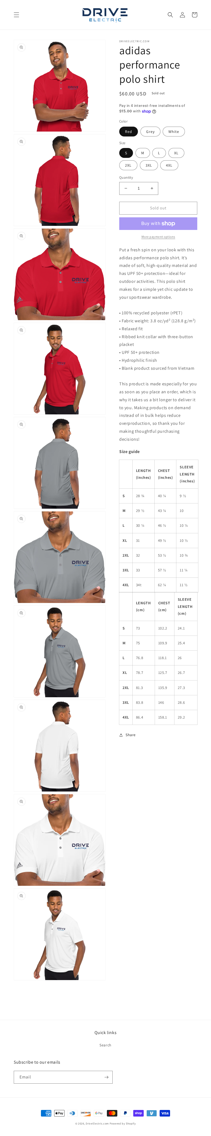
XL (176, 152)
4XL (169, 165)
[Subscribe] (106, 1077)
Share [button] (131, 734)
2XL (128, 165)
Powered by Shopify (123, 1123)
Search (105, 1045)
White (173, 131)
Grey (150, 131)
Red (128, 131)
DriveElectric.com (97, 1123)
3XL (149, 165)
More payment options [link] (158, 237)
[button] (16, 15)
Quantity (126, 177)
